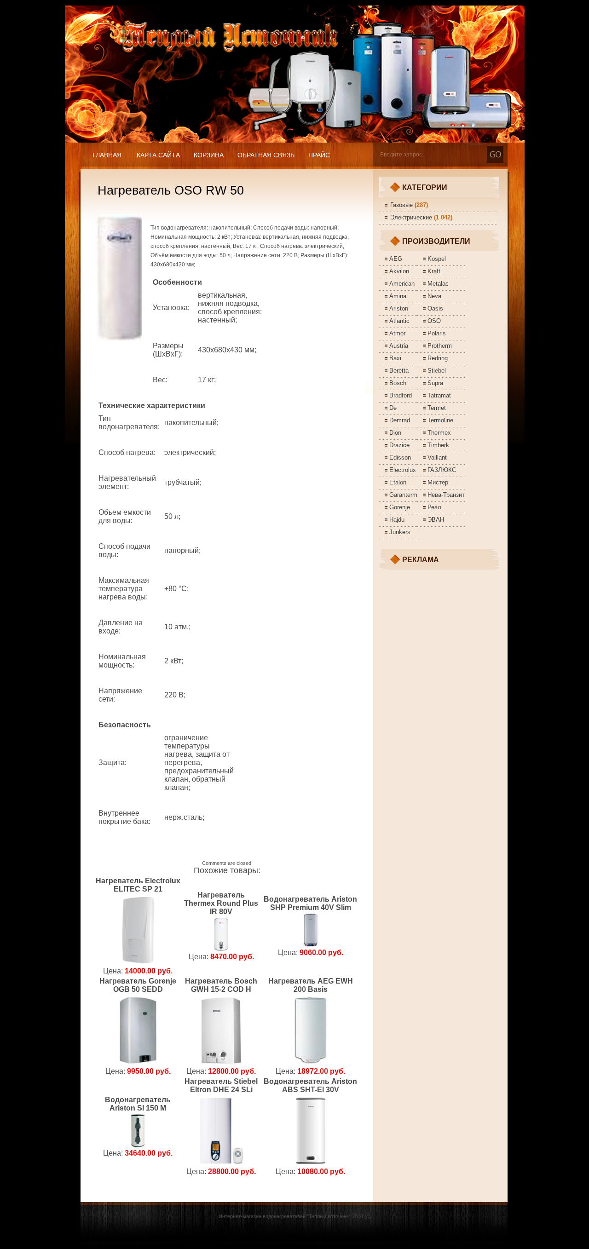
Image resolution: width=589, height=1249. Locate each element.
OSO (434, 320)
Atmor (397, 333)
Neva (434, 296)
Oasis (435, 308)
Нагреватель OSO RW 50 (171, 190)
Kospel (436, 258)
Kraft (433, 271)
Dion (395, 432)
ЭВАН (435, 519)
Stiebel (436, 370)
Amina (397, 296)
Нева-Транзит (446, 494)
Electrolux (402, 469)
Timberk (438, 445)
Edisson (400, 457)
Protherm (439, 345)
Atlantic (399, 320)
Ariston (398, 308)
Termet (436, 407)
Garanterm (403, 494)
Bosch (397, 383)
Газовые (401, 204)
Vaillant (437, 457)
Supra (435, 383)
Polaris (436, 333)
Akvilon (399, 271)
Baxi (395, 358)
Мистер (437, 482)
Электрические (411, 217)
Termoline (440, 420)
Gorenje (399, 507)
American (402, 283)
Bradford (400, 395)
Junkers (399, 532)
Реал (434, 507)
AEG (395, 258)
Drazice (399, 445)
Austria (398, 345)
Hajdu (396, 519)
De (393, 407)
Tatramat (439, 395)
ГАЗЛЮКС (441, 469)
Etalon (397, 482)
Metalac (438, 283)
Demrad (399, 420)
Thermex (439, 432)
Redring (437, 358)
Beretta (399, 370)
